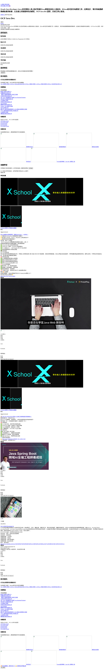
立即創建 (31, 168)
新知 (9, 5)
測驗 (4, 5)
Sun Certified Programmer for (7, 526)
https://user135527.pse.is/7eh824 (8, 276)
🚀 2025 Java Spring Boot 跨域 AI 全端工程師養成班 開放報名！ (16, 416)
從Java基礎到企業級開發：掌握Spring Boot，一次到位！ (14, 234)
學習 (6, 4)
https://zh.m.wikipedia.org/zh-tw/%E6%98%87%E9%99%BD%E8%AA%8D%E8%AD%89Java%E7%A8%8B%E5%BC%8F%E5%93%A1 (33, 544)
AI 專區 (3, 4)
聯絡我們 (3, 72)
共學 (7, 5)
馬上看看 (3, 667)
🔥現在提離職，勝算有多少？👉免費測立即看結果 (13, 666)
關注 (2, 22)
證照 (2, 5)
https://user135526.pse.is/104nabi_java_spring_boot (13, 439)
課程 (8, 4)
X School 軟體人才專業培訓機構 (8, 228)
